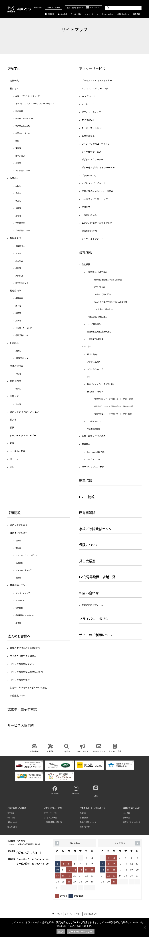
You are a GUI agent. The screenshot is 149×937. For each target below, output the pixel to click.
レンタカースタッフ (23, 570)
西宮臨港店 (20, 223)
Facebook (55, 793)
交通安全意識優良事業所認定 (99, 332)
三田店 (18, 186)
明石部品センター (22, 283)
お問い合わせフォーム (92, 605)
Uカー (13, 467)
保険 (12, 427)
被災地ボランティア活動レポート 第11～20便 (113, 406)
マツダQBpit (88, 120)
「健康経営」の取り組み (97, 272)
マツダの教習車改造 (20, 680)
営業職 (18, 540)
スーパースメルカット (92, 128)
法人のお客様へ (107, 14)
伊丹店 (18, 201)
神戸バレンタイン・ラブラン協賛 (100, 384)
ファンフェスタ (93, 362)
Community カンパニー (96, 452)
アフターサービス (91, 14)
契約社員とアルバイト (24, 615)
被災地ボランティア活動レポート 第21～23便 (113, 399)
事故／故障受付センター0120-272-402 (83, 8)
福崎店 (18, 389)
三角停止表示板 (89, 215)
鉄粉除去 (86, 207)
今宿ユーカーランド (23, 328)
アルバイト (20, 600)
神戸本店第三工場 (22, 126)
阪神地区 (14, 178)
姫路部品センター (22, 335)
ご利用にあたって (90, 914)
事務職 (18, 578)
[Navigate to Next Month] (137, 843)
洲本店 (18, 404)
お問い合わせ (89, 593)
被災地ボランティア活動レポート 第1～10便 (113, 414)
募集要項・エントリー (21, 585)
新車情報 (64, 14)
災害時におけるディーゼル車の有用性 (28, 687)
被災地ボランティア (95, 391)
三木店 (18, 253)
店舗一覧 (14, 80)
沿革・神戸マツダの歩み (94, 436)
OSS (88, 377)
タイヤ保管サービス (91, 152)
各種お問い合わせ (123, 14)
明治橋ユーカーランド (24, 118)
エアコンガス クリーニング (95, 88)
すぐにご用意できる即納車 (23, 656)
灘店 (17, 141)
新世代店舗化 (92, 354)
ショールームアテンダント (26, 555)
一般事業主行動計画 (95, 339)
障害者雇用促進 (93, 429)
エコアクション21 (94, 421)
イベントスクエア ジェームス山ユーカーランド (34, 104)
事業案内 (86, 444)
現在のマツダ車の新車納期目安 (25, 648)
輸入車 (13, 419)
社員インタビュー (18, 532)
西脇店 (18, 374)
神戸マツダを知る (18, 525)
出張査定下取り (17, 695)
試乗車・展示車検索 (22, 709)
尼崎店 (18, 193)
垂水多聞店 (20, 156)
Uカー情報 (77, 14)
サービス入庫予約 (53, 7)
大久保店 (19, 276)
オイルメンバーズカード (93, 183)
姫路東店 (19, 298)
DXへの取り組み (93, 324)
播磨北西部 (15, 381)
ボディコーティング (91, 112)
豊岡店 (18, 351)
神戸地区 (14, 88)
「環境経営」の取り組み (97, 317)
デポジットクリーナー (92, 159)
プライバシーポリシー (95, 619)
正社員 (18, 623)
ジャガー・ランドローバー (23, 435)
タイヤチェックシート (92, 239)
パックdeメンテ (89, 175)
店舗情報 (51, 14)
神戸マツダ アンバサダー (94, 467)
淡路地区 (14, 396)
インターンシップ (22, 593)
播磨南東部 (15, 238)
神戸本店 (19, 111)
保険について (88, 545)
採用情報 (136, 14)
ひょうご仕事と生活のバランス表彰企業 (110, 302)
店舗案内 (14, 69)
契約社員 (19, 608)
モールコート (88, 104)
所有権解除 (38, 7)
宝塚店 (18, 216)
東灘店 (18, 148)
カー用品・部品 (17, 451)
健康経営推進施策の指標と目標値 (108, 280)
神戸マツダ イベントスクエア (27, 96)
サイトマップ (57, 914)
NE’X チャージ (88, 96)
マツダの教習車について (22, 664)
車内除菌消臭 (88, 136)
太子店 (18, 306)
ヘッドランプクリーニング (95, 199)
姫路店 (18, 313)
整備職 (18, 548)
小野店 (18, 268)
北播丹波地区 (16, 366)
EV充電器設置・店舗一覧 (97, 577)
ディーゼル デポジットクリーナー (98, 167)
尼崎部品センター (22, 230)
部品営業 (19, 563)
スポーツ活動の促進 (102, 294)
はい (60, 931)
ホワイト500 (99, 287)
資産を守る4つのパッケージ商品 (97, 191)
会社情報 (85, 252)
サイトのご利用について (97, 635)
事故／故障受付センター (97, 529)
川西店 (18, 208)
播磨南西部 (15, 290)
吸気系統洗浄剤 (89, 231)
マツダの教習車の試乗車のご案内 (26, 672)
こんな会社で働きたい (103, 309)
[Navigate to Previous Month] (57, 843)
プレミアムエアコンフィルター (97, 80)
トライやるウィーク (95, 369)
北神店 (18, 163)
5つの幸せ (87, 346)
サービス (14, 459)
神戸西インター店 (22, 133)
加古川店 (19, 261)
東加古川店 (20, 246)
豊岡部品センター (22, 358)
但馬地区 (14, 343)
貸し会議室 (87, 561)
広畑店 (18, 320)
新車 (12, 443)
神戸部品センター (22, 170)
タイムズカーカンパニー (97, 459)
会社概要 (86, 264)
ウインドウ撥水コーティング (96, 144)
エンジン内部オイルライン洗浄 (97, 223)
